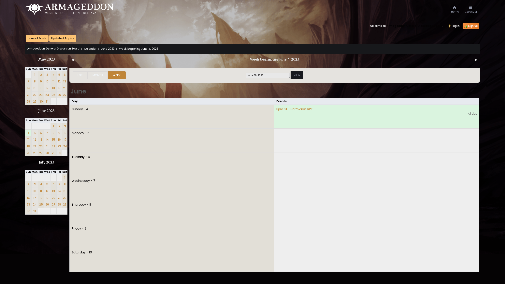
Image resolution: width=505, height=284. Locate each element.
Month (98, 75)
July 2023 (46, 162)
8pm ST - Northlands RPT (294, 109)
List (80, 75)
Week (117, 75)
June (78, 91)
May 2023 (46, 59)
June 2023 (46, 111)
